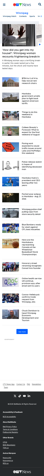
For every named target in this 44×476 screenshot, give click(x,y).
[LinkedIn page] (29, 395)
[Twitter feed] (15, 395)
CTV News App (9, 384)
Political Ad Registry (10, 432)
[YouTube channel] (24, 395)
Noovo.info (7, 458)
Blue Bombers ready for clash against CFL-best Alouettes (31, 227)
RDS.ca (5, 463)
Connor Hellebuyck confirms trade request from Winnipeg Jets (31, 298)
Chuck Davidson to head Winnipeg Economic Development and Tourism (30, 316)
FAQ (28, 384)
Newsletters (36, 384)
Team (6, 387)
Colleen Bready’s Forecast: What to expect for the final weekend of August (31, 131)
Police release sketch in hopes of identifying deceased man (32, 165)
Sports (32, 16)
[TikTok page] (19, 395)
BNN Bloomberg (9, 445)
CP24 (5, 442)
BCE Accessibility (9, 417)
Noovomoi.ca (8, 460)
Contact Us (20, 384)
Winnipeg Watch (9, 16)
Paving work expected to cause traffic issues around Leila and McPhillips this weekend (31, 148)
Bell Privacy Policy (10, 427)
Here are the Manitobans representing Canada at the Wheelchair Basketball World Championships (30, 247)
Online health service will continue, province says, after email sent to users (32, 282)
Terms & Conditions (10, 429)
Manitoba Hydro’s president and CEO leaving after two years (31, 181)
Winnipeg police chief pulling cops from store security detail (32, 211)
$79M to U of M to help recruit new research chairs (30, 80)
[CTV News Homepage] (22, 4)
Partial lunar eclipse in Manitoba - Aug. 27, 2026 (31, 196)
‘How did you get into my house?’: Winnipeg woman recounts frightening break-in (21, 53)
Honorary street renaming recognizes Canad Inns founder (32, 265)
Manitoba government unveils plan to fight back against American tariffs (31, 99)
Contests (23, 16)
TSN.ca (6, 448)
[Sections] (4, 4)
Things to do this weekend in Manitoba (29, 114)
